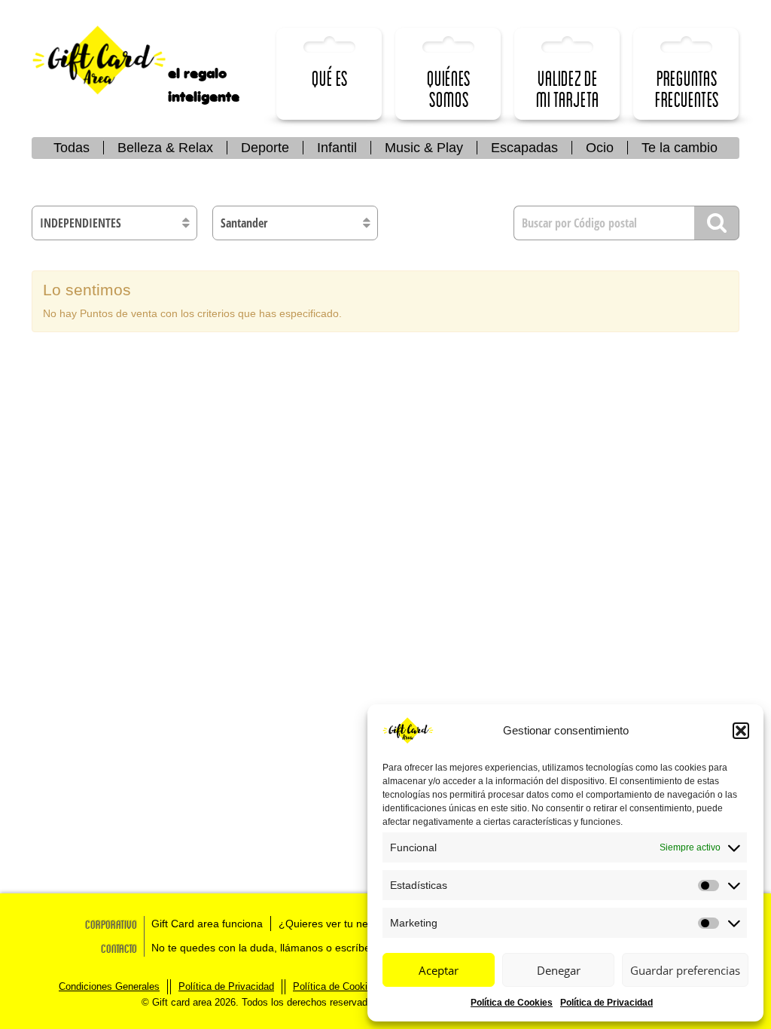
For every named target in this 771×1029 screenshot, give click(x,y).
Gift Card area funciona (207, 924)
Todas (71, 147)
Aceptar (439, 970)
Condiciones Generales (109, 986)
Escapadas (524, 147)
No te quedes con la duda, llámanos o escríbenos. (271, 948)
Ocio (600, 147)
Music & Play (424, 147)
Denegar (559, 970)
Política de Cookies (512, 1002)
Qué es (330, 78)
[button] (740, 730)
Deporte (265, 147)
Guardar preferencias (685, 970)
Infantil (337, 147)
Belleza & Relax (165, 147)
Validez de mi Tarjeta (567, 88)
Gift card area (111, 60)
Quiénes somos (449, 88)
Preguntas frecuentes (687, 88)
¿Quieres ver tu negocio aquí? (351, 924)
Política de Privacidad (606, 1002)
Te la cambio (679, 147)
